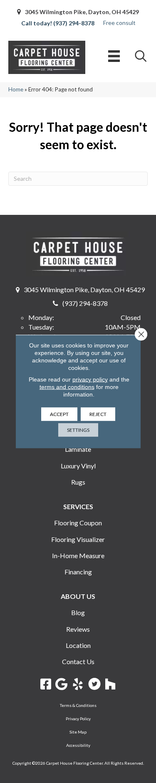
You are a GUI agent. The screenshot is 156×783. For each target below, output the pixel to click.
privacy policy (90, 379)
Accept (59, 414)
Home (15, 89)
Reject (97, 414)
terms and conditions (67, 387)
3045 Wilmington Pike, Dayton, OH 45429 (82, 11)
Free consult (119, 22)
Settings (78, 430)
